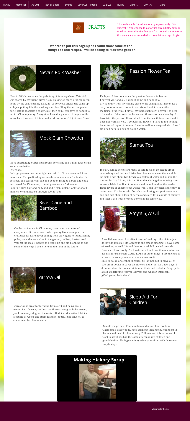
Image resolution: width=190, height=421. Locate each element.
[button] (97, 381)
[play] (107, 395)
